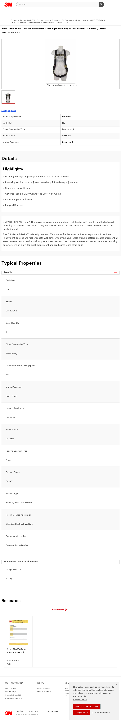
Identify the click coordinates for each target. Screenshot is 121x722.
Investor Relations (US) (13, 695)
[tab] (59, 610)
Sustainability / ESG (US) (13, 699)
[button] (101, 712)
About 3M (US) (10, 688)
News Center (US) (43, 688)
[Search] (101, 4)
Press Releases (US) (44, 692)
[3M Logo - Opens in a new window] (8, 4)
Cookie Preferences (51, 711)
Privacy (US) (33, 711)
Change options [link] (8, 111)
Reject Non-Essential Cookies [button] (86, 706)
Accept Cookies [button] (81, 713)
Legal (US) (19, 711)
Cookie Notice (80, 700)
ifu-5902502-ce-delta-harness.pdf (16, 651)
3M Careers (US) (11, 692)
